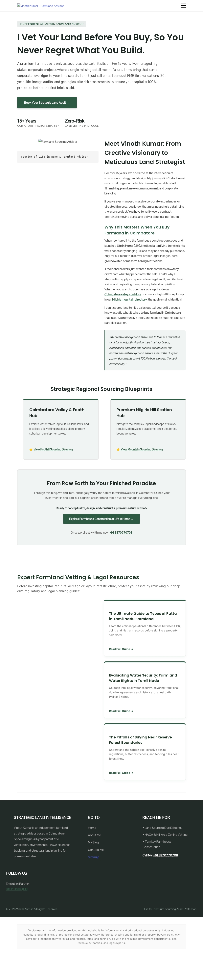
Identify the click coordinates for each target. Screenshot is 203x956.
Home (92, 828)
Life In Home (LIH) (17, 889)
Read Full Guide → (121, 649)
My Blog (93, 842)
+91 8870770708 (121, 532)
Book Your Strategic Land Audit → (47, 102)
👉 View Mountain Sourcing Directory (140, 449)
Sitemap (93, 857)
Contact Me (96, 850)
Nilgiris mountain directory (129, 299)
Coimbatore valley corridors (122, 294)
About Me (94, 835)
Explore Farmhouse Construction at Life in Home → (101, 519)
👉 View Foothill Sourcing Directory (51, 449)
